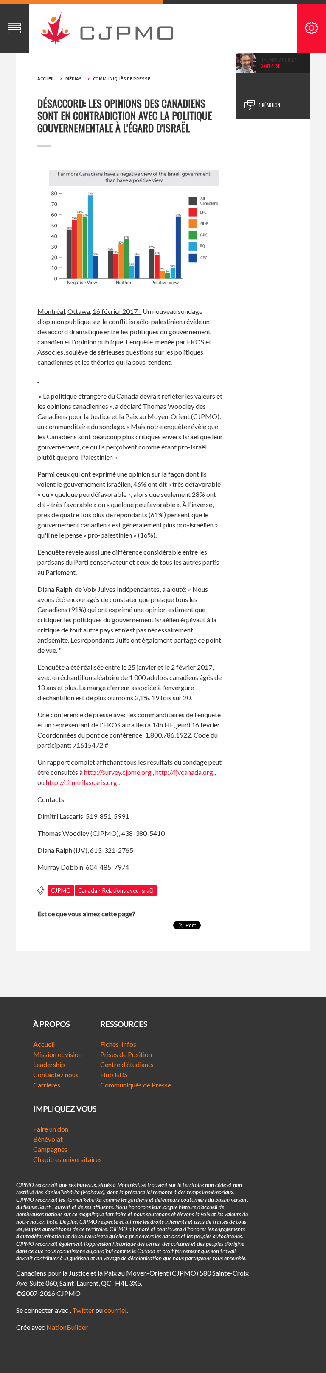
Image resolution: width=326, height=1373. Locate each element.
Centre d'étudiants (127, 1064)
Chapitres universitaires (67, 1159)
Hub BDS (114, 1075)
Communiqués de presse (121, 78)
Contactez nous (56, 1075)
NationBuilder (67, 1327)
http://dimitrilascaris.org (81, 782)
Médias (73, 78)
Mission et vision (57, 1054)
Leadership (49, 1064)
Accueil (45, 78)
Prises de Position (126, 1054)
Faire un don (50, 1129)
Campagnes (50, 1149)
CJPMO (61, 890)
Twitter (83, 1310)
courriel (115, 1310)
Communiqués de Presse (135, 1085)
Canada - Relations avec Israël (116, 890)
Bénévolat (48, 1139)
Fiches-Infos (118, 1044)
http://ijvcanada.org (184, 772)
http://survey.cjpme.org (118, 772)
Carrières (46, 1085)
